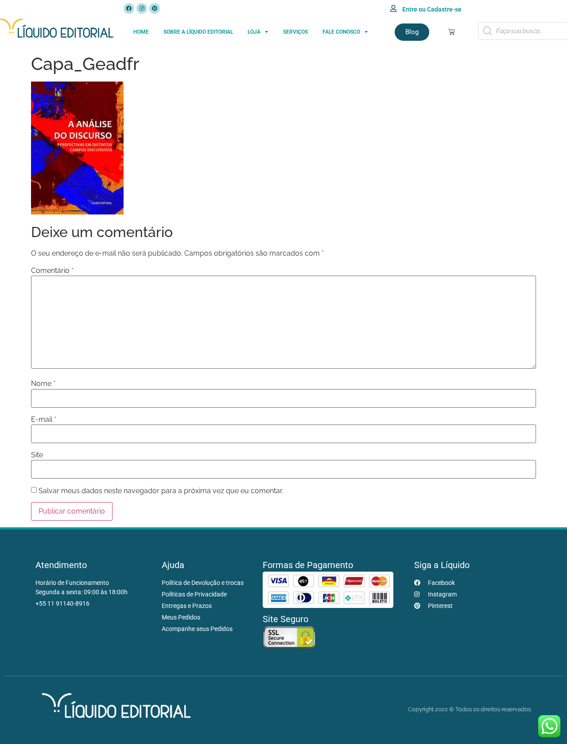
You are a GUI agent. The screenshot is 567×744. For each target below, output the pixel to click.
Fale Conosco (341, 32)
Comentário (52, 270)
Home (141, 32)
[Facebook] (129, 8)
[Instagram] (141, 8)
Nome (43, 383)
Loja (254, 32)
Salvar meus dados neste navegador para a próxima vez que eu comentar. (161, 491)
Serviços (295, 32)
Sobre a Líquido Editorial (198, 32)
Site (37, 455)
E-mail (43, 419)
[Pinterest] (154, 8)
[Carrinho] (451, 31)
